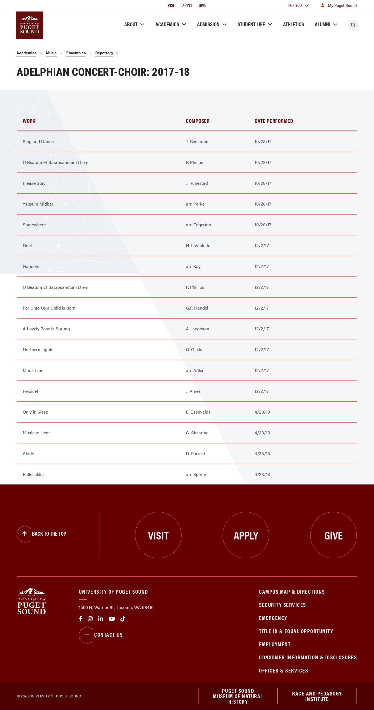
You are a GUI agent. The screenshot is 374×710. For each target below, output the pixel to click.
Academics (167, 24)
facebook (80, 619)
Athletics (293, 24)
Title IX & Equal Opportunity (296, 631)
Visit (172, 5)
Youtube (112, 619)
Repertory (104, 52)
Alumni (322, 24)
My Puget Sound (342, 5)
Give (202, 5)
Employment (274, 644)
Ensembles (76, 52)
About (130, 24)
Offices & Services (283, 670)
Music (51, 52)
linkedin (100, 619)
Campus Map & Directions (292, 591)
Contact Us (108, 634)
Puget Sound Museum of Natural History (238, 696)
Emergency (273, 618)
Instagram (90, 619)
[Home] (31, 600)
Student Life (251, 24)
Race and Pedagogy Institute (317, 696)
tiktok (122, 619)
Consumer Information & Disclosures (308, 657)
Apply (187, 5)
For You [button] (295, 5)
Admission (208, 24)
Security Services (282, 604)
